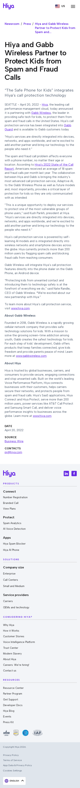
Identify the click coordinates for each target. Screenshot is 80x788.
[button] (60, 6)
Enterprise (9, 573)
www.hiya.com (20, 308)
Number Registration (15, 497)
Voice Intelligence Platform (19, 642)
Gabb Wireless (41, 113)
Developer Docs (13, 705)
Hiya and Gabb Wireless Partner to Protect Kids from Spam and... (55, 28)
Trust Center (10, 647)
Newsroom (12, 24)
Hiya (45, 104)
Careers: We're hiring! (16, 664)
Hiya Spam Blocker (14, 543)
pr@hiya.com (13, 452)
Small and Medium (13, 586)
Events (7, 716)
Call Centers (10, 579)
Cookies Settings (12, 770)
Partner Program (12, 693)
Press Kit (8, 722)
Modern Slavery (12, 653)
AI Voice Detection (14, 528)
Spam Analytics (12, 523)
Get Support (10, 699)
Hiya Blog (8, 710)
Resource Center (13, 688)
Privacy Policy (11, 755)
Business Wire (14, 441)
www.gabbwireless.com (31, 356)
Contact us (9, 670)
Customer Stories (13, 636)
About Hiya (9, 659)
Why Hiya (8, 625)
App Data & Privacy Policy (17, 765)
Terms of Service (12, 760)
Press (27, 24)
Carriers (8, 601)
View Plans (9, 508)
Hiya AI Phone (11, 549)
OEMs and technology (16, 607)
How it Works (11, 630)
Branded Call (10, 503)
